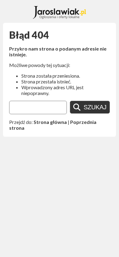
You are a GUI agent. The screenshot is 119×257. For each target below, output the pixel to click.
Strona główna (50, 122)
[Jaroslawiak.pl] (59, 17)
